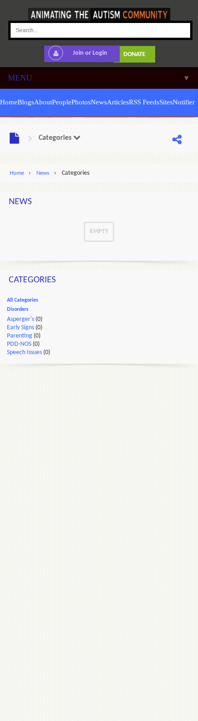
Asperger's (20, 319)
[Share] (176, 140)
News (42, 173)
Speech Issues (24, 352)
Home (17, 173)
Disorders (18, 309)
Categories (56, 138)
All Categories (22, 300)
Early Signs (20, 327)
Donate (134, 54)
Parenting (19, 335)
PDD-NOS (19, 344)
